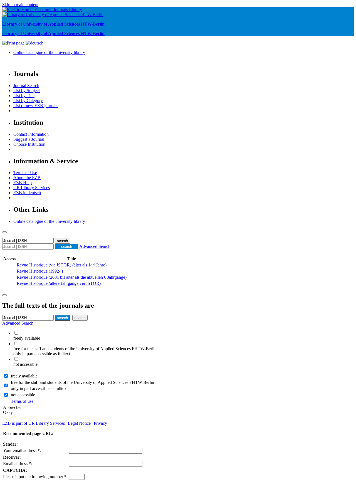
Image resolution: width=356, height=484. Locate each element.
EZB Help (22, 182)
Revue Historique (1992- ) (40, 271)
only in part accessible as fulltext (39, 388)
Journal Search (26, 85)
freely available (24, 376)
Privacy (100, 423)
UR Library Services (31, 187)
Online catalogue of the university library (49, 52)
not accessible (23, 394)
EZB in (27, 192)
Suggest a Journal (28, 139)
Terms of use (22, 401)
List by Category (28, 100)
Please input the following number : (35, 476)
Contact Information (31, 134)
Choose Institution (29, 144)
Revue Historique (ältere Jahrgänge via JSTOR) (59, 283)
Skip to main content (20, 4)
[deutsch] (34, 43)
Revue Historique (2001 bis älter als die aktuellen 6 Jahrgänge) (72, 277)
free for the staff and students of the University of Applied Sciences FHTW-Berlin (82, 382)
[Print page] (14, 43)
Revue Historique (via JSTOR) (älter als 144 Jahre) (62, 265)
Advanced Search (94, 246)
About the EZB (27, 177)
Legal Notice (79, 423)
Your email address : (22, 450)
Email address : (17, 463)
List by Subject (26, 90)
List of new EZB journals (35, 105)
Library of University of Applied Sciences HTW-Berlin (53, 24)
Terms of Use (25, 172)
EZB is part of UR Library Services (33, 423)
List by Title (23, 95)
